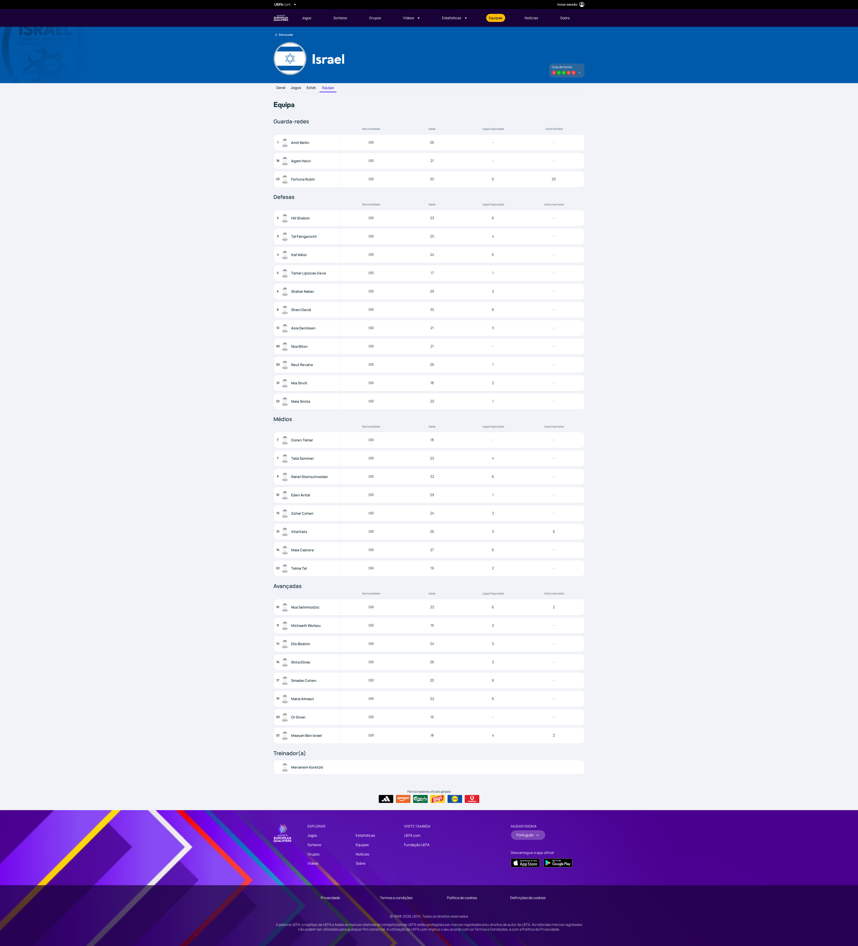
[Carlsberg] (420, 799)
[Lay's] (437, 799)
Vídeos (312, 863)
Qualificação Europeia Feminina (280, 18)
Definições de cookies (528, 897)
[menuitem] (312, 18)
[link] (306, 18)
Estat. (312, 88)
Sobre (360, 863)
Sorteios (314, 844)
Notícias (362, 854)
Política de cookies (462, 897)
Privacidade (330, 897)
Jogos (296, 88)
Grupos (313, 854)
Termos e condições (396, 897)
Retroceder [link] (286, 35)
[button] (411, 18)
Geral (280, 88)
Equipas (362, 844)
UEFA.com (412, 835)
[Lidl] (455, 799)
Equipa (328, 88)
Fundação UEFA (416, 844)
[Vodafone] (472, 799)
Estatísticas (365, 835)
